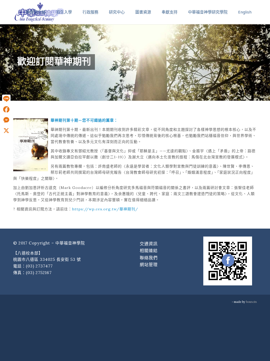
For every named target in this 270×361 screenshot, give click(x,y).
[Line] (6, 99)
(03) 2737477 (39, 266)
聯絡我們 (149, 257)
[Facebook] (6, 109)
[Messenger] (6, 120)
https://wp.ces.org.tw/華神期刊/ (105, 209)
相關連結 (149, 250)
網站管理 (149, 264)
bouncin (251, 302)
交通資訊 (149, 243)
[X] (6, 130)
